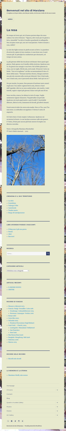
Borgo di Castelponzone (16, 213)
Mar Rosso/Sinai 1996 (15, 335)
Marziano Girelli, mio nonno (18, 375)
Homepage (10, 386)
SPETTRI (11, 289)
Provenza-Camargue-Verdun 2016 (22, 313)
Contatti (9, 394)
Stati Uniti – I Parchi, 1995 (17, 325)
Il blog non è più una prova (17, 229)
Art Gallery (10, 415)
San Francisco (15, 330)
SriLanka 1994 (13, 320)
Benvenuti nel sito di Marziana (25, 10)
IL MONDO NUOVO (14, 287)
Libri (10, 234)
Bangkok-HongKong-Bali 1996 (19, 337)
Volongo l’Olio (13, 205)
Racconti (11, 236)
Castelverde (12, 208)
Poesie (10, 231)
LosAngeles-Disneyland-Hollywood (22, 328)
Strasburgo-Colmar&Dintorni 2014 (22, 311)
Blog (8, 398)
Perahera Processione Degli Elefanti (22, 323)
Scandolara (12, 203)
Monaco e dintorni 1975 (16, 306)
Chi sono (10, 390)
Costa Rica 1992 (13, 318)
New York (13, 332)
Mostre (9, 411)
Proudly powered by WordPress (33, 426)
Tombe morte (13, 210)
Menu (10, 19)
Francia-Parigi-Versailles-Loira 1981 (20, 308)
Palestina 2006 (13, 340)
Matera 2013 (12, 342)
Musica (9, 407)
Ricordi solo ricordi (14, 358)
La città (10, 201)
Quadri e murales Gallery (15, 402)
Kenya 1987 (12, 316)
